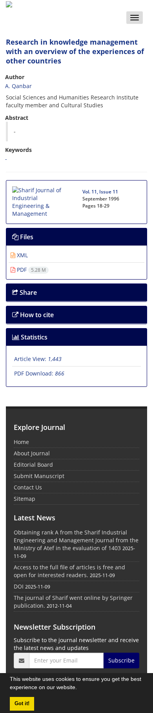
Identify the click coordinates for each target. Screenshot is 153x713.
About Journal (32, 453)
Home (21, 442)
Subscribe (121, 660)
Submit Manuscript (39, 476)
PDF (30, 269)
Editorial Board (33, 464)
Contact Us (28, 487)
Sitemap (24, 498)
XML (21, 255)
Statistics (33, 337)
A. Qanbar (18, 86)
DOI (19, 586)
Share (27, 292)
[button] (79, 688)
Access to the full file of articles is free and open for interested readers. (69, 571)
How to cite (36, 314)
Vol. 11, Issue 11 (100, 191)
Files (25, 237)
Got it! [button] (22, 703)
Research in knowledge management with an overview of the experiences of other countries (75, 51)
